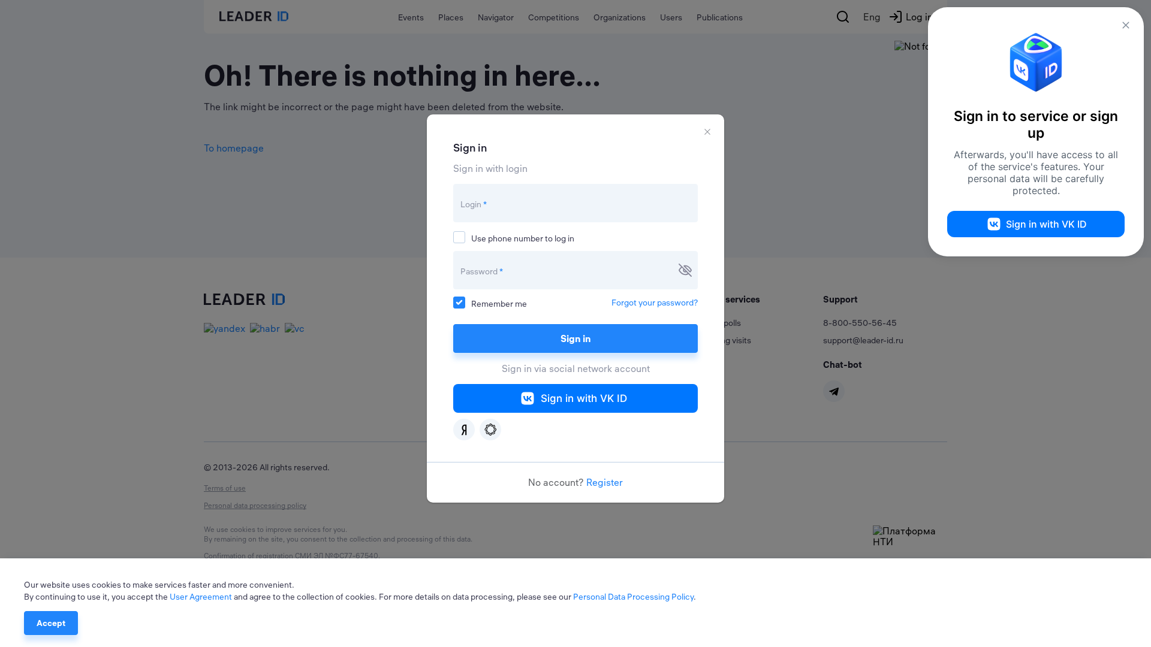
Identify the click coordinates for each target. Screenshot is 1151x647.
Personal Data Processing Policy (633, 596)
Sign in (576, 338)
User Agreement (201, 596)
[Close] (707, 131)
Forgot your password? (654, 302)
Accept (51, 623)
